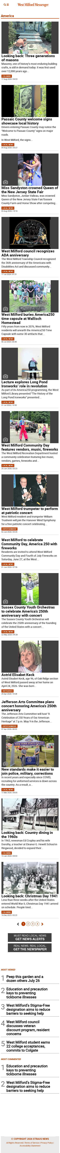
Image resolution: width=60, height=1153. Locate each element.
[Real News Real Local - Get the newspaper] (33, 948)
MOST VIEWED (8, 969)
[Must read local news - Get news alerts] (33, 938)
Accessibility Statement (30, 1145)
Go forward (42, 923)
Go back (18, 923)
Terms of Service (31, 1142)
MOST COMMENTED (11, 1059)
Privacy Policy (46, 1142)
